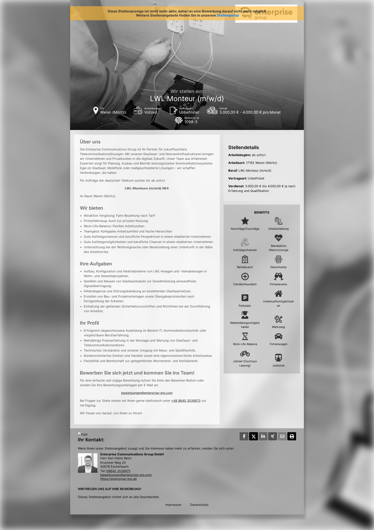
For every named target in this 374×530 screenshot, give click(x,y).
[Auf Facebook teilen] (244, 436)
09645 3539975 (118, 471)
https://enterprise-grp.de (118, 479)
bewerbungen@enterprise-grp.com (147, 393)
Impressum (173, 505)
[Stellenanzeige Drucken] (291, 436)
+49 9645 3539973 (185, 401)
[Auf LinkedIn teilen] (263, 436)
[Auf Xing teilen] (272, 436)
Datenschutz (199, 505)
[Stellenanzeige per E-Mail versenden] (282, 436)
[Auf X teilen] (253, 436)
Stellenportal (228, 15)
